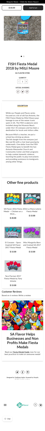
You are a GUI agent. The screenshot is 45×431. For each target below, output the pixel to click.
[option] (22, 28)
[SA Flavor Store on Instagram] (28, 373)
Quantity (22, 78)
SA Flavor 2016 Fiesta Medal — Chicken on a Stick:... (13, 211)
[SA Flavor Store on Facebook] (22, 373)
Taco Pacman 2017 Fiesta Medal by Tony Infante (13, 278)
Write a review (24, 295)
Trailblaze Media (20, 377)
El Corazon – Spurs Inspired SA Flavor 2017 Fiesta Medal (13, 244)
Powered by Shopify (32, 377)
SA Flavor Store (22, 73)
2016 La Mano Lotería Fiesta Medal (32, 210)
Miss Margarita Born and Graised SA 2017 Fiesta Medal (32, 244)
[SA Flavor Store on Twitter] (17, 373)
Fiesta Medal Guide (21, 352)
